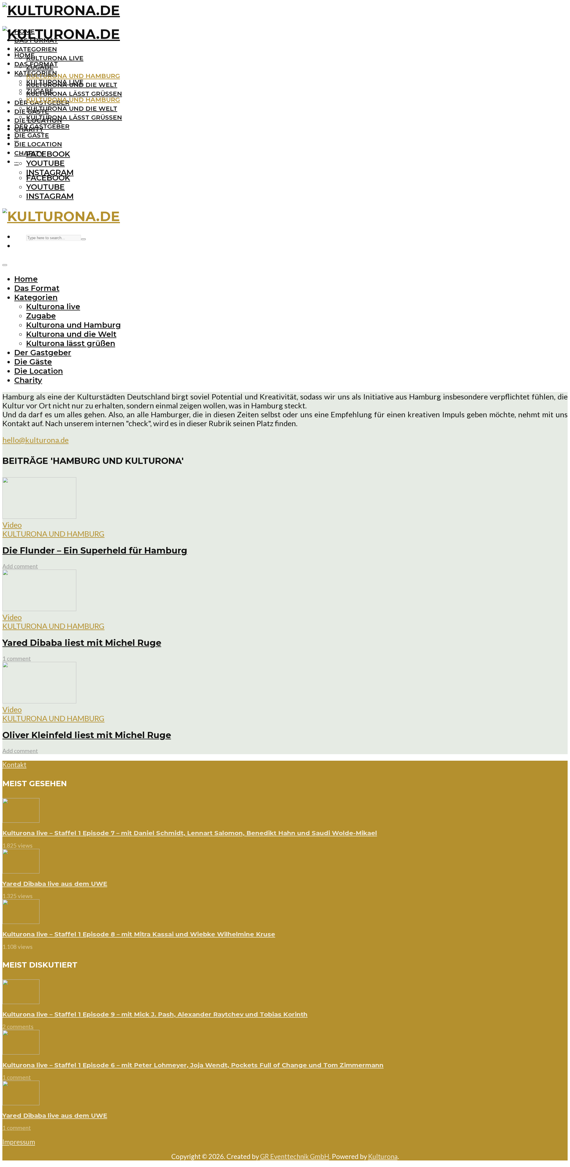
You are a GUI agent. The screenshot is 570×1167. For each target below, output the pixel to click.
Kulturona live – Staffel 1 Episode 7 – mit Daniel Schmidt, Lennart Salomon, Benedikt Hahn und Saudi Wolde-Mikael (189, 833)
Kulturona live (54, 58)
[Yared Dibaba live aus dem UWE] (20, 870)
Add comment (20, 566)
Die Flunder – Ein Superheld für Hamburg (94, 550)
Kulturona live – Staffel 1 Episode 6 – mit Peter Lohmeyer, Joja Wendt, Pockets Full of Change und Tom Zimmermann (193, 1065)
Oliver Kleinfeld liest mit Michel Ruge (86, 735)
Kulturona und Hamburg (73, 76)
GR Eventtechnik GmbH (294, 1156)
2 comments (18, 1026)
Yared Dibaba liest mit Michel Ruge (81, 643)
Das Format (36, 64)
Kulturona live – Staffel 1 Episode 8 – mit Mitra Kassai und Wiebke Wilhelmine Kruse (138, 934)
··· (16, 162)
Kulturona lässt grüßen (74, 93)
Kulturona (383, 1156)
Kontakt (14, 765)
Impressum (18, 1142)
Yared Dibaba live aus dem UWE (54, 883)
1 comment (16, 658)
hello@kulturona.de (35, 439)
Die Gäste (31, 135)
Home (24, 55)
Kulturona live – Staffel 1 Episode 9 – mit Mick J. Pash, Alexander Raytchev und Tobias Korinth (155, 1014)
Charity (28, 153)
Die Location (38, 144)
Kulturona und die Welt (71, 108)
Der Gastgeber (41, 126)
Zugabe (39, 90)
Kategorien (35, 49)
